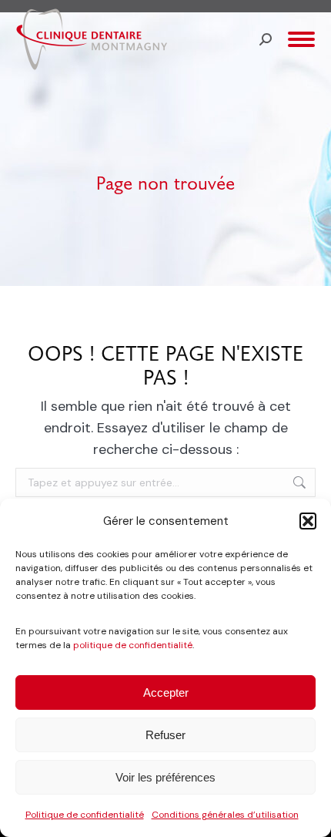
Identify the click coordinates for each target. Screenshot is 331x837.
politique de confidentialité (132, 645)
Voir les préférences (165, 777)
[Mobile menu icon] (301, 39)
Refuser (165, 734)
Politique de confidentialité (84, 814)
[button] (308, 521)
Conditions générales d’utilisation (225, 814)
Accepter (166, 692)
